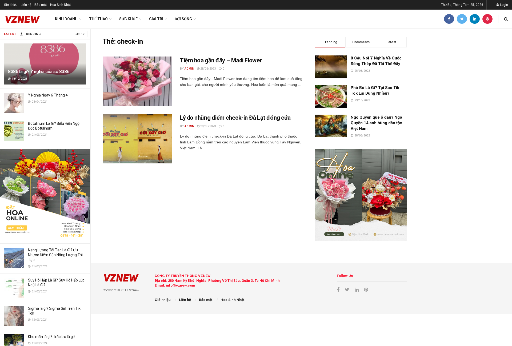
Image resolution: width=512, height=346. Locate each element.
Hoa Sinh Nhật (60, 5)
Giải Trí (156, 19)
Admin (189, 68)
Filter (78, 34)
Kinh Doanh (66, 19)
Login (503, 5)
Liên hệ (26, 5)
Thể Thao (98, 19)
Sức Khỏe (128, 19)
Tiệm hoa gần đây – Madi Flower (221, 60)
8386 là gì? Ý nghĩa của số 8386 (38, 71)
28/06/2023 (207, 68)
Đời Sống (183, 19)
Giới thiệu (11, 5)
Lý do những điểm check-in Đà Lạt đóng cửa (235, 117)
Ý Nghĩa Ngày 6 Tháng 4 (48, 95)
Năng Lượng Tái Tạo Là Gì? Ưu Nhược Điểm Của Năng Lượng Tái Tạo (55, 255)
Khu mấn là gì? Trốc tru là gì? (51, 337)
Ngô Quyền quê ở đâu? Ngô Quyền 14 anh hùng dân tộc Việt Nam (376, 123)
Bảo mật (40, 5)
